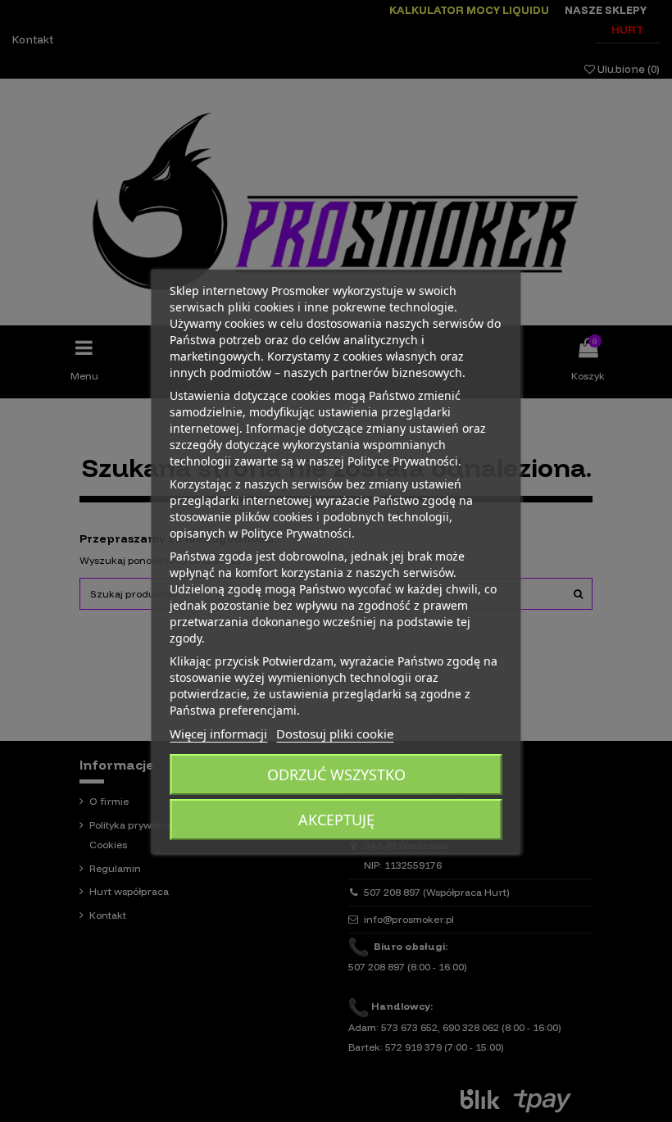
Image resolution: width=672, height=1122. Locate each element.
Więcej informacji (218, 733)
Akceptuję (336, 819)
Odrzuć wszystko (336, 774)
